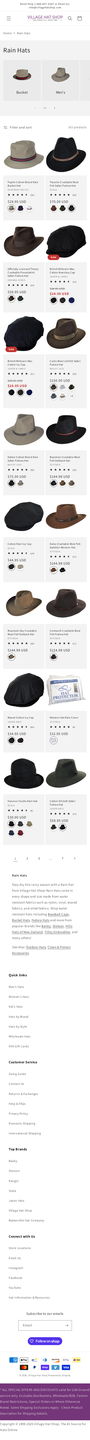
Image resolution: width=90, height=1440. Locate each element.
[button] (9, 18)
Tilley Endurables (57, 932)
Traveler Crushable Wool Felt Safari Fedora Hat (64, 183)
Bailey (46, 926)
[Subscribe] (67, 1325)
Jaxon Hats (16, 1201)
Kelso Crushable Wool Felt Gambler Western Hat (65, 545)
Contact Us (16, 1084)
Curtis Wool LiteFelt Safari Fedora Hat (65, 362)
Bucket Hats (21, 920)
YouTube (15, 1288)
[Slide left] (35, 108)
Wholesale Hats (20, 1036)
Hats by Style (18, 1026)
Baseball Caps (58, 914)
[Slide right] (54, 108)
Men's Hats (16, 987)
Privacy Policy (18, 1114)
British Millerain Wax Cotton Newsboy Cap (62, 270)
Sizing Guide (17, 1074)
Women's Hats (19, 997)
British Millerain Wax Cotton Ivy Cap (20, 362)
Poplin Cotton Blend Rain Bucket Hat (23, 183)
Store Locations (20, 1248)
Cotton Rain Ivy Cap (19, 543)
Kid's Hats (16, 1007)
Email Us (15, 1258)
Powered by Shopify (59, 1375)
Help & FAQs (17, 1104)
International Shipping (25, 1133)
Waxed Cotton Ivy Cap (21, 717)
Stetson (58, 926)
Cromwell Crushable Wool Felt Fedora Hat (65, 632)
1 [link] (15, 858)
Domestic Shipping (22, 1123)
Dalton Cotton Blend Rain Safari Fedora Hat (23, 458)
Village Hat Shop (20, 1210)
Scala (12, 1191)
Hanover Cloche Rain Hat (23, 801)
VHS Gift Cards (19, 1046)
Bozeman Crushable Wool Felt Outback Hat (65, 458)
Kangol (14, 1181)
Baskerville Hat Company (26, 1220)
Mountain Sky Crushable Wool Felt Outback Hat (22, 632)
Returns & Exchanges (23, 1094)
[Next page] (74, 858)
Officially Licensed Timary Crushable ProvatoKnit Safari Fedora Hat (23, 272)
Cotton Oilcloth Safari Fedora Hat (62, 802)
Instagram (16, 1268)
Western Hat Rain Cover (64, 717)
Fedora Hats (41, 920)
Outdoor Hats (36, 947)
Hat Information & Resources (29, 1297)
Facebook (15, 1278)
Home (7, 33)
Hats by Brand (19, 1017)
